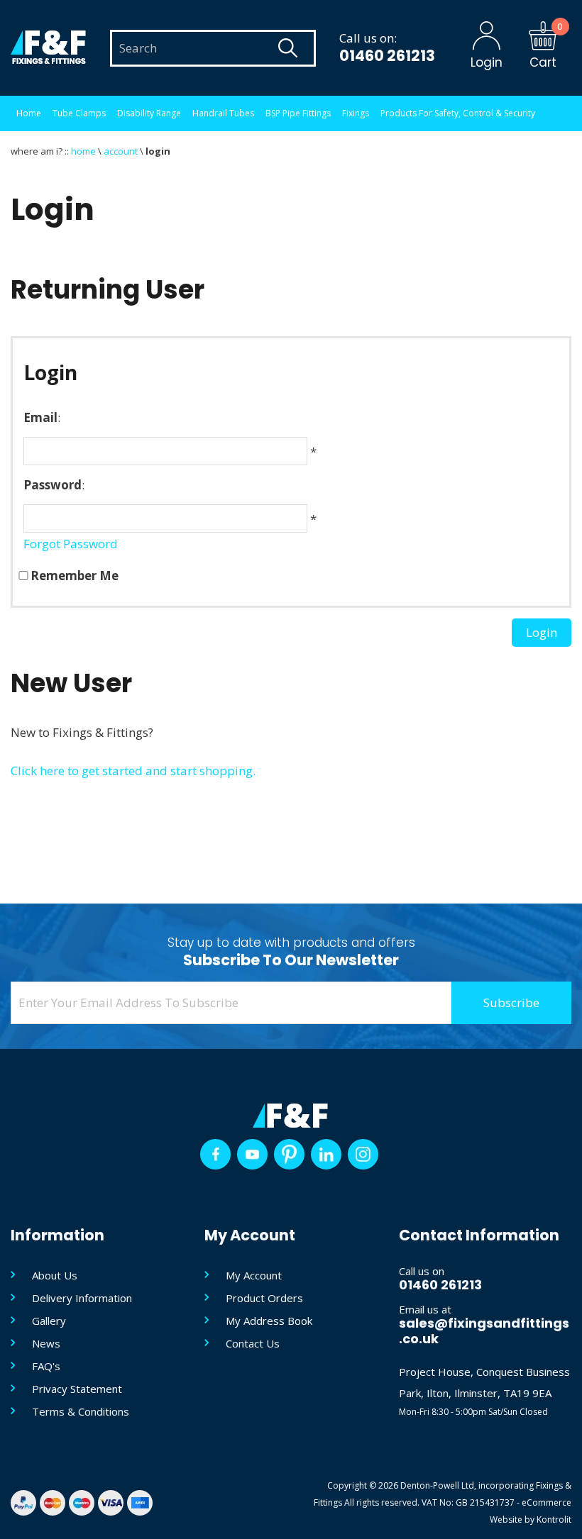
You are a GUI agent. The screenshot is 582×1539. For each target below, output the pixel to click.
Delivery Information (82, 1298)
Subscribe (511, 1002)
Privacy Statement (77, 1389)
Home (28, 113)
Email (40, 417)
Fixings (355, 113)
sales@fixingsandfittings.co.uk (484, 1331)
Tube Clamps (79, 113)
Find (287, 48)
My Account (254, 1275)
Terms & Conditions (80, 1411)
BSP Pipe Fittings (298, 113)
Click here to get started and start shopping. (133, 770)
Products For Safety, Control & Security (457, 113)
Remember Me (75, 575)
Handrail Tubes (223, 113)
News (46, 1343)
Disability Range (149, 113)
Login (541, 632)
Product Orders (264, 1298)
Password (52, 485)
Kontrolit (554, 1519)
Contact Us (253, 1343)
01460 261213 (387, 55)
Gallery (49, 1320)
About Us (54, 1275)
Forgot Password (70, 543)
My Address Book (269, 1320)
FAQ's (46, 1366)
